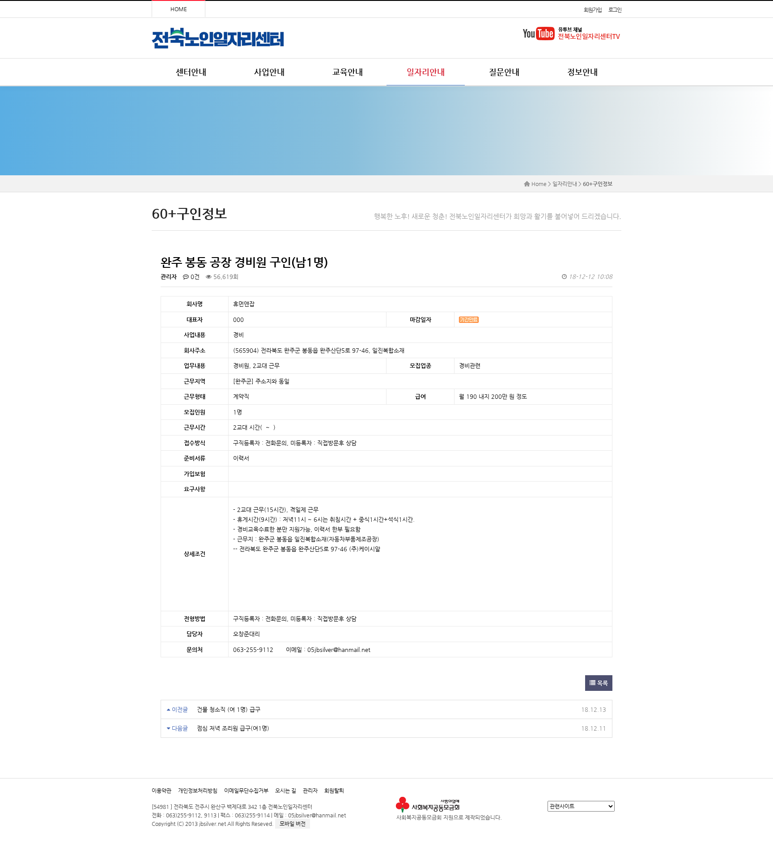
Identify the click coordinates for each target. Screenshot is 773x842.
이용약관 (161, 790)
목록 (601, 683)
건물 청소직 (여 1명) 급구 (228, 709)
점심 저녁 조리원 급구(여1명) (233, 728)
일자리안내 (426, 71)
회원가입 (592, 10)
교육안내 (347, 71)
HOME (178, 9)
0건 (194, 276)
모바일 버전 (293, 824)
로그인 (614, 10)
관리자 (310, 790)
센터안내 (191, 71)
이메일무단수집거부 (246, 790)
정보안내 (582, 71)
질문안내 (504, 71)
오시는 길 (285, 790)
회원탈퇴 (334, 790)
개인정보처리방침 (197, 790)
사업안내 (269, 71)
